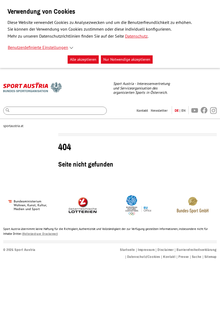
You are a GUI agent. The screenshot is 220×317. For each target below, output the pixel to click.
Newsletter (159, 110)
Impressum (146, 250)
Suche (196, 257)
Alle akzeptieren (83, 59)
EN (183, 110)
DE (177, 110)
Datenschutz (136, 36)
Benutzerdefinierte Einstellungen (38, 47)
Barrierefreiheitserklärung (197, 250)
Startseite (127, 250)
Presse (183, 257)
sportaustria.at (13, 126)
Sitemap (210, 257)
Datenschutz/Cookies (143, 257)
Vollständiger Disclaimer (40, 233)
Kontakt (142, 110)
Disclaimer (165, 250)
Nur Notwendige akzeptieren (126, 59)
